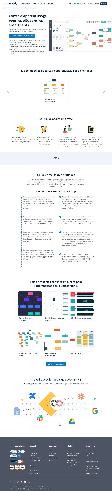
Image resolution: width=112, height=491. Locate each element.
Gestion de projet (71, 458)
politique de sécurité (44, 486)
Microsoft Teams (90, 453)
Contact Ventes (34, 471)
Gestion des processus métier (94, 471)
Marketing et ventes (72, 455)
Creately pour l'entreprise (92, 473)
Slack (87, 455)
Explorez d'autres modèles (56, 364)
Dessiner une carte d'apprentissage (22, 35)
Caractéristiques (25, 3)
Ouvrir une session (93, 3)
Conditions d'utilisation (16, 486)
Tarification (50, 3)
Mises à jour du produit (55, 458)
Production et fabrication (73, 462)
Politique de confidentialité (31, 486)
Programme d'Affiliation (36, 460)
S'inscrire (103, 3)
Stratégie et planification (92, 468)
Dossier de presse (35, 453)
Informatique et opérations (74, 453)
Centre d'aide (52, 453)
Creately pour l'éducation (73, 465)
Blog (50, 451)
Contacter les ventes (80, 3)
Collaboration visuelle (91, 466)
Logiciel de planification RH (74, 451)
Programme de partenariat (37, 458)
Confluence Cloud (91, 451)
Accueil (5, 7)
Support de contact (35, 473)
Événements (52, 460)
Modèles (42, 3)
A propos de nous (34, 451)
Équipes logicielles (71, 460)
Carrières (32, 455)
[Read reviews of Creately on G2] (20, 461)
